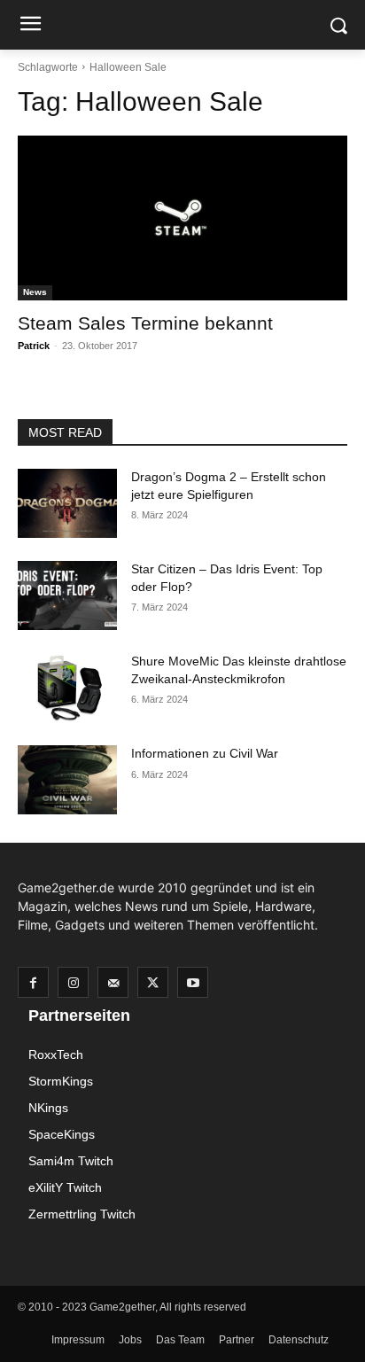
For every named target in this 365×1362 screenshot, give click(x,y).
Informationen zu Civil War (204, 753)
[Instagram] (73, 982)
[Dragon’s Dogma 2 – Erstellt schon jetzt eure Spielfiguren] (67, 503)
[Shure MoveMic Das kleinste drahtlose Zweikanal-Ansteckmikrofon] (67, 687)
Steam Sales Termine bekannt (145, 323)
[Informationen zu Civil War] (67, 779)
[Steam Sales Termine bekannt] (182, 218)
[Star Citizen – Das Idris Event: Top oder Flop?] (67, 595)
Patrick (34, 345)
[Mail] (112, 982)
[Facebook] (33, 982)
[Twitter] (152, 982)
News (35, 292)
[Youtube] (192, 982)
